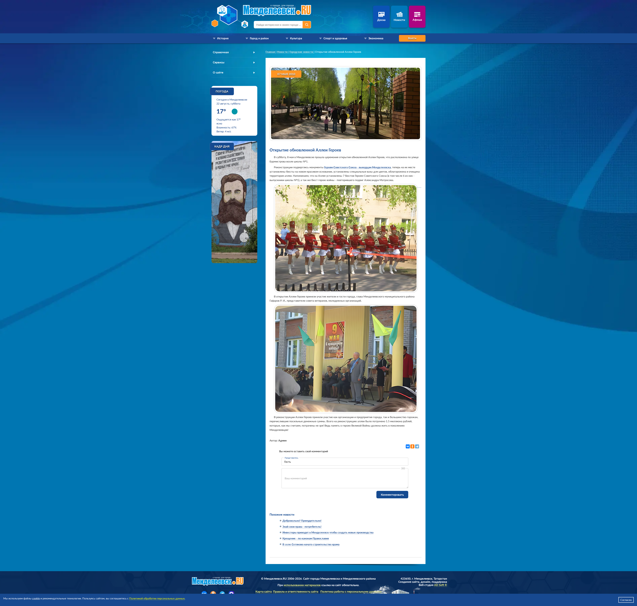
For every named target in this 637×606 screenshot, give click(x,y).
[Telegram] (417, 446)
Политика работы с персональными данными (351, 591)
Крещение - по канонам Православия (306, 538)
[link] (271, 51)
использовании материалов (302, 585)
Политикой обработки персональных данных (157, 598)
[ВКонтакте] (408, 446)
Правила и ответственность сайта (295, 591)
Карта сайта (263, 591)
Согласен (626, 599)
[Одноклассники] (412, 446)
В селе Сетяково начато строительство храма (311, 544)
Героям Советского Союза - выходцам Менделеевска (357, 167)
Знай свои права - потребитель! (302, 526)
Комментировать (392, 494)
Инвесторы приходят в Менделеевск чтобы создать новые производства (328, 532)
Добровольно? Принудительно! (302, 520)
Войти (412, 38)
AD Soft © (440, 585)
